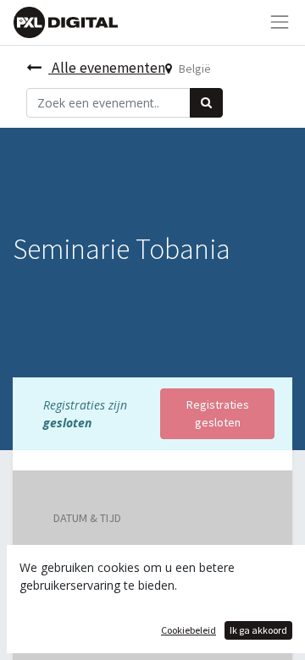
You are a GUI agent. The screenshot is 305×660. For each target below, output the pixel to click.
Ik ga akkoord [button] (258, 630)
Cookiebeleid (188, 630)
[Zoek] (206, 103)
